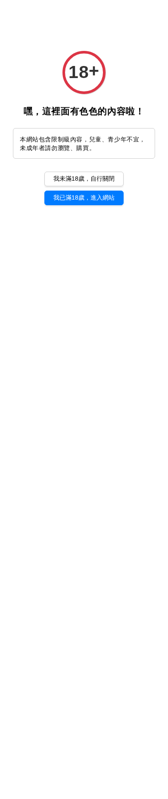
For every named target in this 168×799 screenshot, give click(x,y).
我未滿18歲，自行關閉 (84, 178)
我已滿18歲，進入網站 (84, 197)
